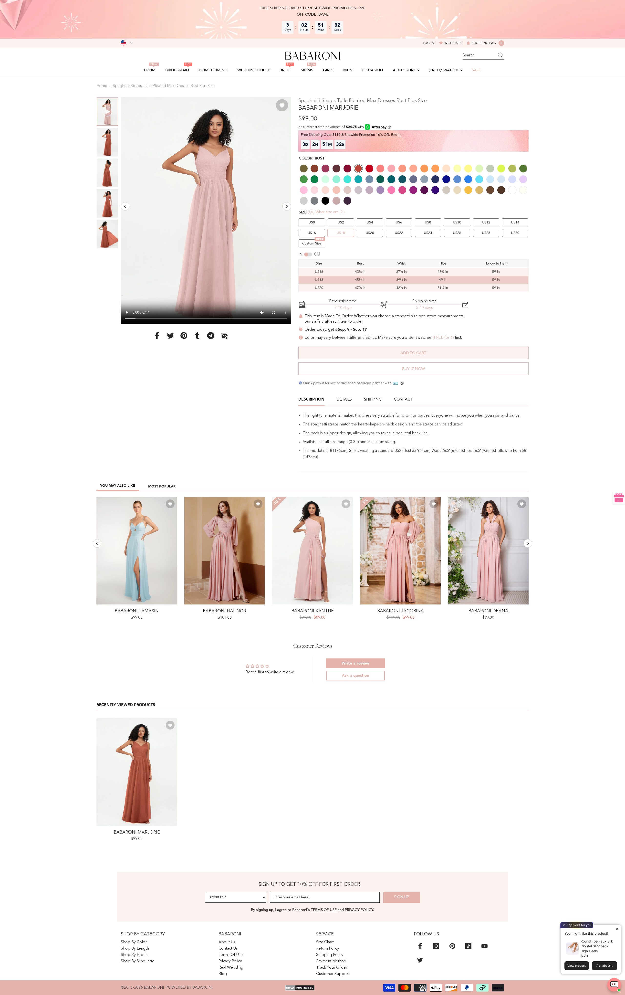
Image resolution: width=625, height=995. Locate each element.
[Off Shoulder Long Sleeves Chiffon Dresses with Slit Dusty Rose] (400, 550)
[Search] (483, 56)
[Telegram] (210, 335)
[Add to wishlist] (282, 105)
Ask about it (604, 965)
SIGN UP (401, 897)
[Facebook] (157, 335)
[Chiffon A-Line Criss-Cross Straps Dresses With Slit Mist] (136, 550)
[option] (206, 210)
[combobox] (479, 55)
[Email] (224, 335)
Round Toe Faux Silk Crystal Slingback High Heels (597, 946)
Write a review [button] (355, 663)
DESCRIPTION (311, 399)
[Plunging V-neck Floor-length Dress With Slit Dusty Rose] (224, 550)
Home (101, 86)
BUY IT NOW (413, 368)
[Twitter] (170, 335)
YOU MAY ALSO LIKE (117, 485)
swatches (424, 338)
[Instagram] (436, 946)
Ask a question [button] (355, 675)
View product (576, 965)
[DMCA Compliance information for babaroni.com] (300, 988)
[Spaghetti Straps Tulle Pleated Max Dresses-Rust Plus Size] (136, 772)
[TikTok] (468, 946)
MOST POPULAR (162, 486)
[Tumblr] (197, 335)
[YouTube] (484, 946)
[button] (125, 206)
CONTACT (403, 399)
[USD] (126, 43)
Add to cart (413, 353)
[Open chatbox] (614, 985)
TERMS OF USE (324, 909)
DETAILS (344, 399)
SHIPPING (373, 399)
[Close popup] (617, 929)
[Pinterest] (184, 335)
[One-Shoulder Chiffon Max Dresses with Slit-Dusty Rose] (312, 550)
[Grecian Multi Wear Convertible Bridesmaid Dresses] (488, 550)
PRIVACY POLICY (359, 909)
